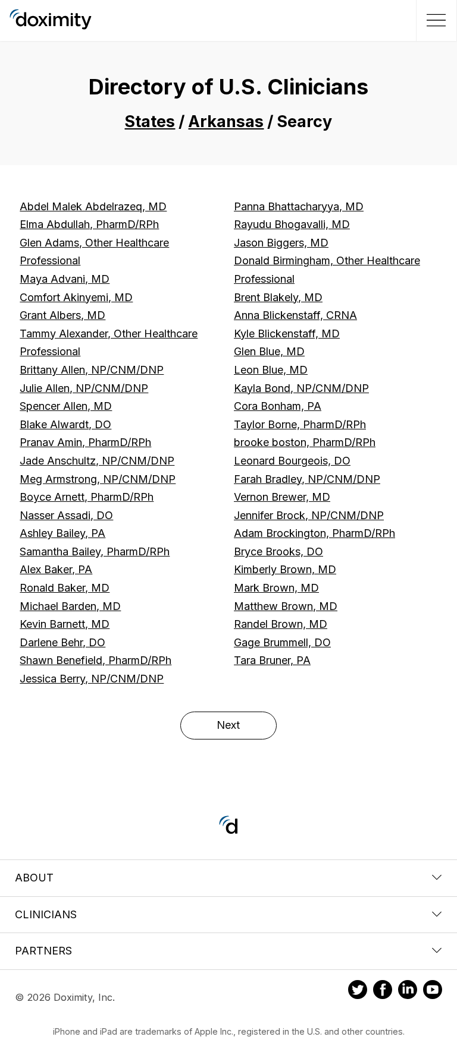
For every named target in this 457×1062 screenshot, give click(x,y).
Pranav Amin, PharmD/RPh (85, 442)
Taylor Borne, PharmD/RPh (300, 424)
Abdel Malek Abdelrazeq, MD (93, 206)
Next (228, 725)
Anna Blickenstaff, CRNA (295, 315)
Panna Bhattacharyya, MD (299, 206)
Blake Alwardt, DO (65, 424)
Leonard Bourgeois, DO (292, 460)
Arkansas (226, 121)
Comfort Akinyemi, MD (76, 297)
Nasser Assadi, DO (66, 515)
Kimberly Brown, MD (285, 569)
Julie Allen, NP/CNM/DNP (84, 388)
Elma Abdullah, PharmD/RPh (89, 224)
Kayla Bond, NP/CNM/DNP (301, 388)
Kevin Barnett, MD (64, 624)
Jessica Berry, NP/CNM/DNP (92, 678)
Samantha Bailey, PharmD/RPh (95, 551)
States (149, 121)
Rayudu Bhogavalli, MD (292, 224)
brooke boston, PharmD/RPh (304, 442)
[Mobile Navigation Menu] (434, 20)
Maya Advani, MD (64, 279)
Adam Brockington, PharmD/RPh (314, 533)
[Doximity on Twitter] (357, 991)
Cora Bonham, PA (277, 406)
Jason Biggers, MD (281, 242)
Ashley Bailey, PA (62, 533)
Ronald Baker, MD (64, 587)
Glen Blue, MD (269, 351)
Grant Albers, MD (62, 315)
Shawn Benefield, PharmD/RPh (95, 660)
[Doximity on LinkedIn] (407, 991)
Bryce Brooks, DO (278, 551)
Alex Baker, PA (56, 569)
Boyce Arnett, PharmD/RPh (87, 497)
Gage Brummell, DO (282, 642)
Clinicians (46, 914)
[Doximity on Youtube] (432, 991)
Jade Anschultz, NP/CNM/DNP (97, 460)
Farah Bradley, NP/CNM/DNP (307, 479)
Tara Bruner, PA (272, 660)
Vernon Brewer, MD (282, 497)
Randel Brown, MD (280, 624)
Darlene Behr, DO (62, 642)
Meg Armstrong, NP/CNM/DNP (98, 479)
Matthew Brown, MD (285, 606)
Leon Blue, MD (271, 370)
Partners (43, 950)
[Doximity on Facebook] (382, 991)
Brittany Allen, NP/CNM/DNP (92, 370)
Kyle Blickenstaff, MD (287, 333)
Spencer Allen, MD (66, 406)
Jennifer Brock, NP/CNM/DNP (309, 515)
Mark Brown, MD (276, 587)
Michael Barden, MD (70, 606)
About (34, 877)
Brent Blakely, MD (278, 297)
